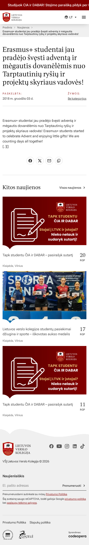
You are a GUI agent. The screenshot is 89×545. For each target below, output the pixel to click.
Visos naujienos (70, 187)
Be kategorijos (77, 98)
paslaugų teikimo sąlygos (22, 502)
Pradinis (7, 27)
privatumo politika (75, 498)
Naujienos (23, 27)
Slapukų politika (40, 522)
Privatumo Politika (56, 494)
